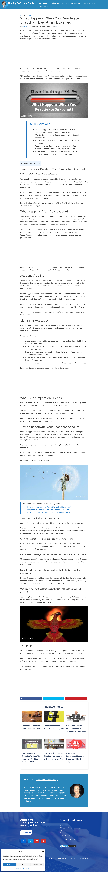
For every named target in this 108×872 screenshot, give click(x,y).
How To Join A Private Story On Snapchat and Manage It (48, 512)
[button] (43, 851)
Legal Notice (83, 858)
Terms (75, 858)
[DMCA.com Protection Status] (68, 847)
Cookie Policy (19, 868)
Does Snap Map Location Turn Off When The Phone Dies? (49, 507)
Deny (23, 864)
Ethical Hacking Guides (60, 3)
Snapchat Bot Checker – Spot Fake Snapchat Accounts (48, 510)
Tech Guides (44, 7)
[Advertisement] (54, 54)
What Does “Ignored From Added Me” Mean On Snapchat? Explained (76, 728)
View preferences (37, 864)
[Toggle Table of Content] (38, 163)
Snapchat (57, 26)
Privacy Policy (26, 868)
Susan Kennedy (26, 26)
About (51, 858)
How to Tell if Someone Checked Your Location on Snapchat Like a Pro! (53, 756)
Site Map (58, 858)
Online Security (76, 3)
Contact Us (26, 832)
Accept (9, 864)
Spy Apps (43, 3)
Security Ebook (90, 3)
